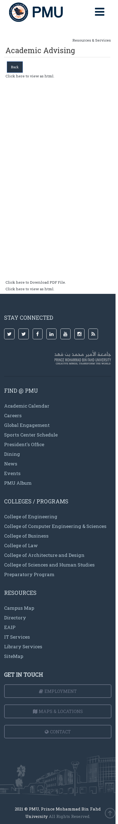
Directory (15, 617)
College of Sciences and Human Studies (49, 565)
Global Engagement (27, 425)
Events (12, 473)
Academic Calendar (26, 406)
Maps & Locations (61, 711)
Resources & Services (91, 40)
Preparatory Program (29, 574)
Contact (60, 731)
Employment (60, 691)
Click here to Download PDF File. (35, 282)
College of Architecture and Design (44, 555)
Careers (13, 415)
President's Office (24, 444)
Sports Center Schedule (31, 435)
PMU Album (18, 483)
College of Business (26, 536)
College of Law (21, 545)
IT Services (17, 637)
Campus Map (19, 608)
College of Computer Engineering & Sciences (55, 526)
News (10, 463)
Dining (12, 454)
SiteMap (13, 656)
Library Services (23, 646)
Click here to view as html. (29, 76)
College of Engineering (30, 516)
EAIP (9, 627)
